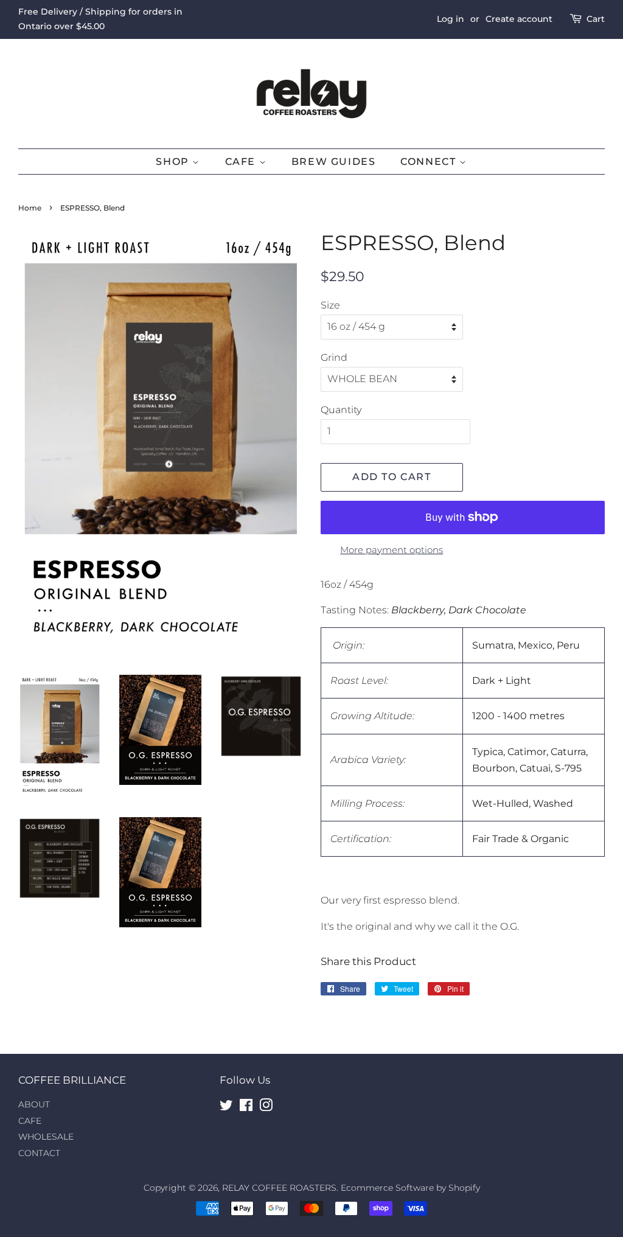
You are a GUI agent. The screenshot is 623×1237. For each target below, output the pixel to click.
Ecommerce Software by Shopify (410, 1188)
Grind (334, 357)
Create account (519, 18)
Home (29, 207)
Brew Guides (333, 161)
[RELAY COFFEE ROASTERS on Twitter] (226, 1107)
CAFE (29, 1121)
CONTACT (39, 1153)
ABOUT (34, 1104)
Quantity (341, 410)
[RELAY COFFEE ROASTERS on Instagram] (266, 1107)
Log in (450, 18)
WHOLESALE (46, 1136)
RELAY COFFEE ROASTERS (279, 1188)
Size (330, 305)
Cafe (242, 161)
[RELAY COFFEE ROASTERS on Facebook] (246, 1107)
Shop (174, 161)
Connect (429, 161)
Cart (595, 18)
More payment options (391, 550)
